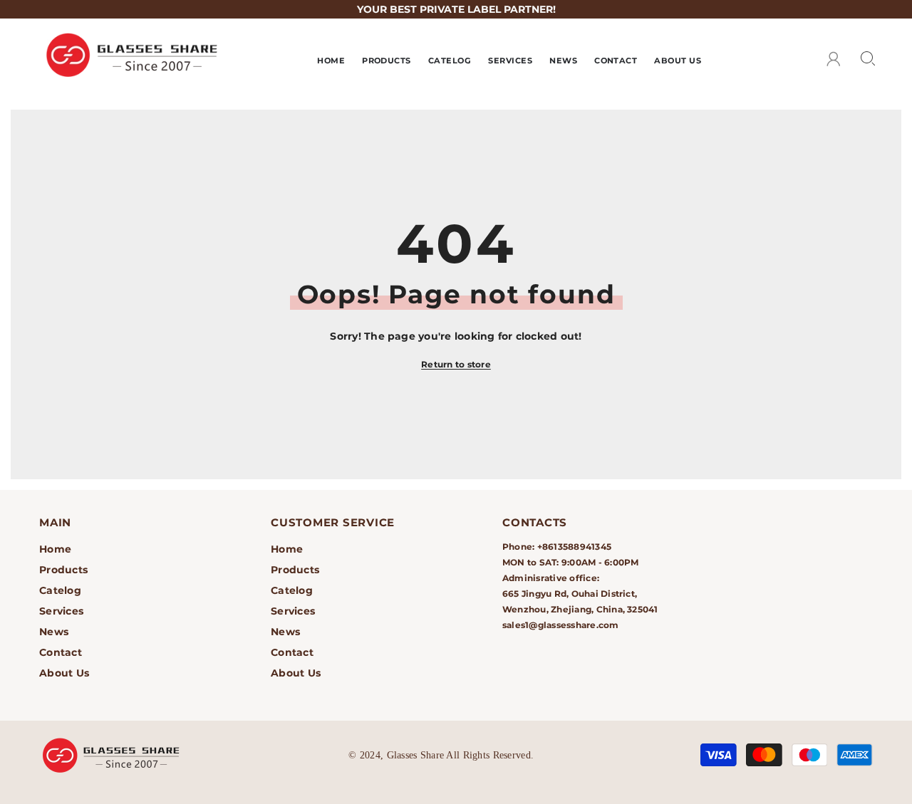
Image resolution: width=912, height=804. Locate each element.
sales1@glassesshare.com (560, 625)
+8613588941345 (574, 546)
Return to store (456, 364)
